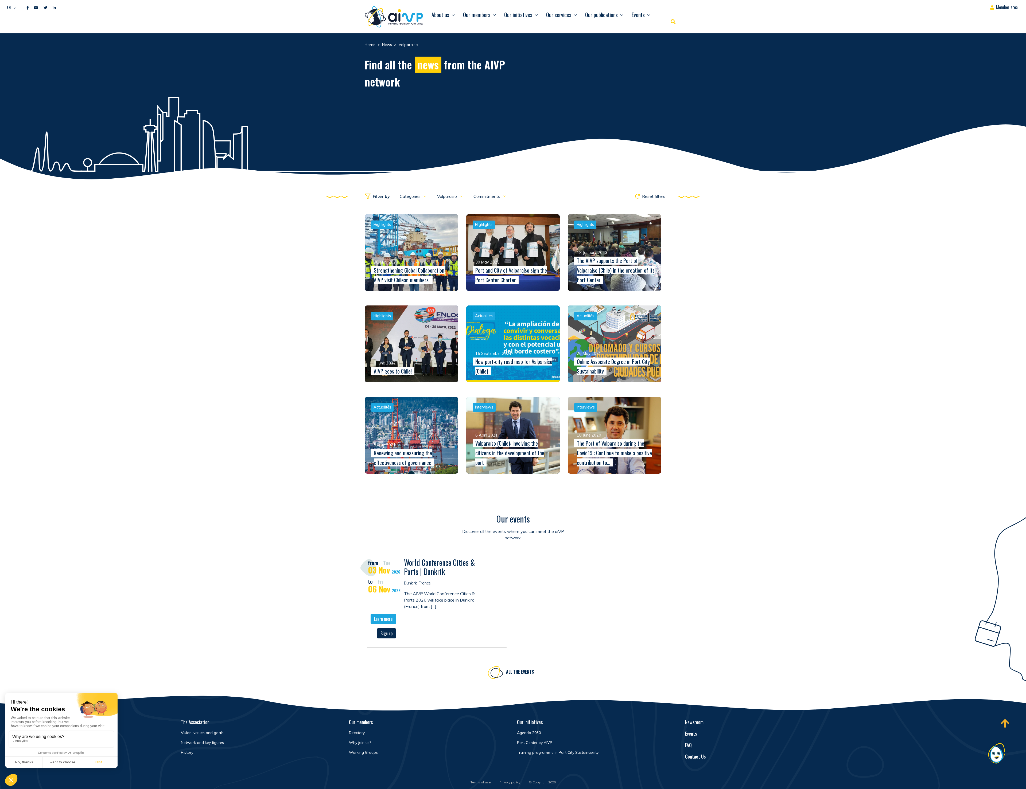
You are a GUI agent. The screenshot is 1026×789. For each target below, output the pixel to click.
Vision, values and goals (202, 732)
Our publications (601, 15)
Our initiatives (518, 15)
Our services (558, 15)
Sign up (386, 633)
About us (440, 15)
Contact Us (695, 756)
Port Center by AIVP (534, 742)
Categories (411, 196)
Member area (1007, 7)
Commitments (487, 196)
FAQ (688, 744)
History (187, 752)
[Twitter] (45, 8)
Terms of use (481, 782)
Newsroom (694, 722)
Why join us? (360, 742)
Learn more (383, 619)
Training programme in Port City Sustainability (557, 752)
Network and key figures (202, 742)
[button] (9, 7)
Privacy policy (509, 782)
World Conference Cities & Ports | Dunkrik (439, 567)
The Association (195, 722)
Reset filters (653, 196)
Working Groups (363, 752)
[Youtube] (36, 8)
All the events (520, 672)
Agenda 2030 (529, 732)
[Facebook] (27, 8)
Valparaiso (447, 196)
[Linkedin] (54, 8)
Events (638, 15)
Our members (476, 15)
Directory (357, 732)
